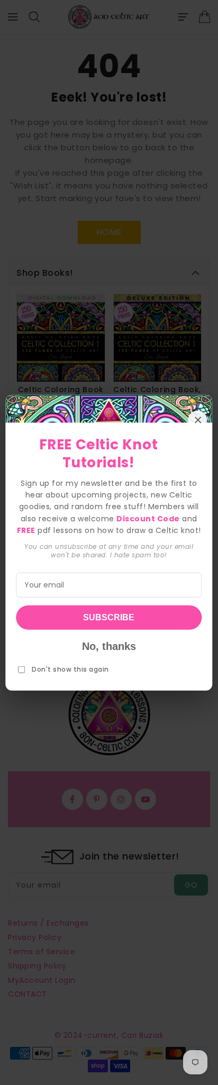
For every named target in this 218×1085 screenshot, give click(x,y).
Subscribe (108, 616)
